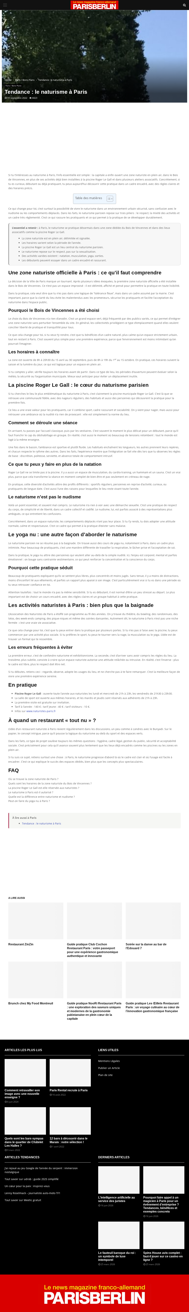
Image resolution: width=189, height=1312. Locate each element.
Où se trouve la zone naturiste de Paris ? (33, 779)
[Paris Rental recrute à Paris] (70, 1073)
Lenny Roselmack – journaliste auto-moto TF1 (32, 1193)
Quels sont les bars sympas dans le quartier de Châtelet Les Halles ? (24, 1142)
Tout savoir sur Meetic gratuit (23, 1200)
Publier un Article (109, 1068)
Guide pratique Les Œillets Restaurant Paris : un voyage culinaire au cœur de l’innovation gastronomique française (152, 1007)
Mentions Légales (109, 1061)
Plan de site (105, 1075)
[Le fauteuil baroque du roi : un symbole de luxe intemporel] (119, 1235)
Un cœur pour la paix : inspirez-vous (27, 1186)
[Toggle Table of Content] (108, 199)
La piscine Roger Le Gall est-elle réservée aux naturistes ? (43, 788)
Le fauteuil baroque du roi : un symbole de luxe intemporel (117, 1256)
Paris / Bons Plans (13, 85)
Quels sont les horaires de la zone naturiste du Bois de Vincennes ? (50, 783)
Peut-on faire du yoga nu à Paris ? (29, 801)
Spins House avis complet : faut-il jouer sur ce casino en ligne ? (163, 1256)
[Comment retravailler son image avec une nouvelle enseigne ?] (25, 1073)
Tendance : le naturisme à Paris (41, 823)
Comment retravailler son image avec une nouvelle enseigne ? (22, 1094)
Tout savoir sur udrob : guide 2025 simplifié (32, 1179)
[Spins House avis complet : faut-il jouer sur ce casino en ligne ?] (164, 1235)
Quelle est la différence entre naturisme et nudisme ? (41, 796)
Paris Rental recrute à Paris (69, 1090)
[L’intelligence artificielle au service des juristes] (119, 1180)
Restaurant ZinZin (20, 944)
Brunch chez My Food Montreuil (30, 1003)
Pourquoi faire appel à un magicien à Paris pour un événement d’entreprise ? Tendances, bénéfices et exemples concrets (161, 1204)
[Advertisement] (94, 143)
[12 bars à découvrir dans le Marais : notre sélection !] (70, 1121)
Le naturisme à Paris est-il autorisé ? (30, 792)
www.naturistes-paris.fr (41, 711)
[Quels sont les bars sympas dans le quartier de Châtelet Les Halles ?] (25, 1121)
